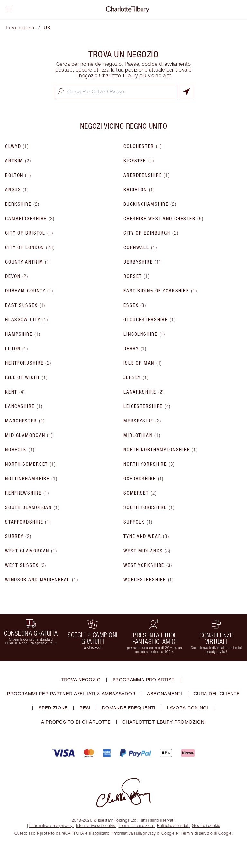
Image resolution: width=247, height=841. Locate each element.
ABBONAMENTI (164, 693)
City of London (30, 247)
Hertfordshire (28, 363)
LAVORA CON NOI (187, 707)
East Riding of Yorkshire (160, 290)
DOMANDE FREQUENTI (128, 707)
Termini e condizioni (136, 825)
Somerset (140, 493)
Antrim (18, 160)
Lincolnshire (144, 334)
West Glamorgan (31, 550)
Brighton (139, 189)
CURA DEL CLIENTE (217, 693)
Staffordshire (28, 522)
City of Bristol (29, 233)
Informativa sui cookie (95, 825)
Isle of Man (143, 363)
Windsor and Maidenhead (41, 579)
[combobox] (115, 91)
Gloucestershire (150, 319)
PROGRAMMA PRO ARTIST (144, 679)
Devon (16, 276)
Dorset (137, 276)
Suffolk (138, 522)
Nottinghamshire (31, 478)
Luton (16, 348)
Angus (17, 189)
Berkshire (22, 204)
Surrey (18, 536)
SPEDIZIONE (53, 707)
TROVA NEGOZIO (81, 679)
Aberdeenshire (147, 175)
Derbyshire (142, 261)
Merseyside (142, 420)
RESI (85, 707)
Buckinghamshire (150, 204)
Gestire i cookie (206, 825)
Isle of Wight (26, 377)
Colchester (143, 146)
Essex (135, 305)
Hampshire (23, 334)
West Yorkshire (148, 565)
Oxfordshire (144, 478)
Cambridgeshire (30, 218)
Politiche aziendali (173, 825)
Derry (135, 348)
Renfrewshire (27, 493)
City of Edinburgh (151, 233)
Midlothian (142, 435)
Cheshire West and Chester (164, 218)
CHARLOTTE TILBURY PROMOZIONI (164, 721)
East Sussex (25, 305)
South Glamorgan (32, 507)
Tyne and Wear (146, 536)
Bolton (18, 175)
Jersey (136, 377)
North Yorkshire (149, 464)
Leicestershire (147, 406)
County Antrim (28, 261)
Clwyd (17, 146)
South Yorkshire (149, 507)
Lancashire (23, 406)
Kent (15, 391)
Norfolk (20, 449)
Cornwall (140, 247)
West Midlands (147, 550)
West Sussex (25, 565)
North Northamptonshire (161, 449)
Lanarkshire (144, 391)
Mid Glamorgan (29, 435)
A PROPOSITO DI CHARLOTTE (76, 721)
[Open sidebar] (9, 9)
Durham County (29, 290)
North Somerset (30, 464)
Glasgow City (26, 319)
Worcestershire (149, 579)
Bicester (139, 160)
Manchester (25, 420)
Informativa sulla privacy (51, 825)
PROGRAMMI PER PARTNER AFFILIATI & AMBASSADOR (71, 693)
